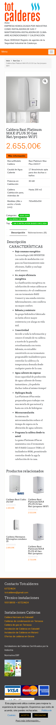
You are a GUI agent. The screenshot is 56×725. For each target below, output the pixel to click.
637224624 (9, 588)
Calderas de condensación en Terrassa (23, 621)
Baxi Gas (16, 61)
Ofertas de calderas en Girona (19, 636)
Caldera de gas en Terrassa (18, 625)
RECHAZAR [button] (40, 715)
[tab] (18, 233)
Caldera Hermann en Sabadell (18, 617)
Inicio (8, 61)
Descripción (18, 232)
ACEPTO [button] (25, 715)
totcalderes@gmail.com (16, 592)
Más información (16, 156)
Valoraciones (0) (37, 232)
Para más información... (28, 720)
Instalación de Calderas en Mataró (21, 632)
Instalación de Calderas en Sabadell (21, 628)
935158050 (9, 602)
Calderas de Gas (17, 219)
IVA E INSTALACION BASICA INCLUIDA (30, 223)
